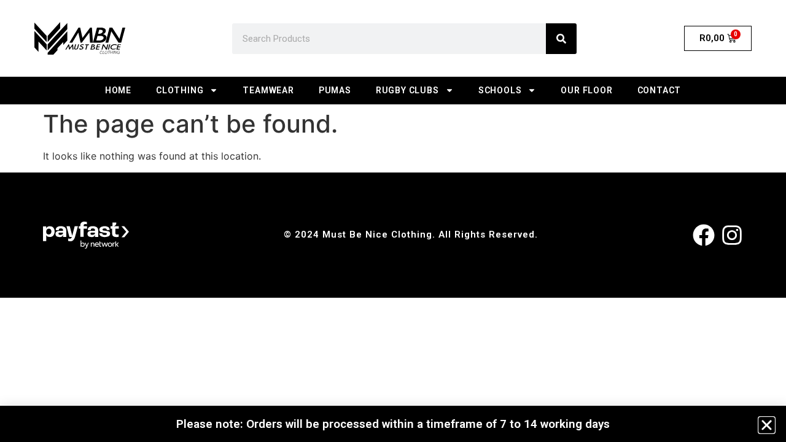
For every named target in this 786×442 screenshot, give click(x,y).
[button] (767, 425)
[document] (393, 221)
